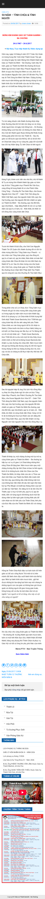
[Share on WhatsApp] (4, 665)
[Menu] (3, 4)
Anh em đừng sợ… (35, 674)
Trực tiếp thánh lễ (22, 49)
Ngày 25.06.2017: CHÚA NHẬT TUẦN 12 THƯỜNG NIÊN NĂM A (12, 674)
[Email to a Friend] (16, 665)
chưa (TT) (5, 12)
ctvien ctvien (26, 23)
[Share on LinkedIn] (24, 665)
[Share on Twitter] (12, 665)
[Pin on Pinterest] (20, 665)
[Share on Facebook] (8, 665)
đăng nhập (16, 690)
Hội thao (10, 49)
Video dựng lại (36, 49)
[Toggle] (4, 706)
